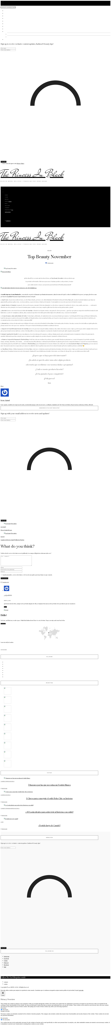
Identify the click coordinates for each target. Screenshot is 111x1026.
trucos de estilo (10, 781)
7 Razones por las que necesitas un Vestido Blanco (49, 785)
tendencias (9, 808)
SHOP (7, 21)
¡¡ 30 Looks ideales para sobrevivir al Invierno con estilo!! (49, 812)
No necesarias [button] (4, 1018)
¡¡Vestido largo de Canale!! (49, 825)
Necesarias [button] (3, 1008)
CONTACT (9, 26)
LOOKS (7, 13)
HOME (7, 10)
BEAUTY (8, 16)
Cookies (6, 984)
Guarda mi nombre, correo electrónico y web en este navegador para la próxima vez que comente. (27, 575)
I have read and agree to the (13, 163)
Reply (5, 607)
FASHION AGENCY (13, 29)
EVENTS (11, 34)
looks (2, 781)
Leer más (81, 990)
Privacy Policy (20, 163)
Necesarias (5, 1009)
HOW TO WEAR (11, 18)
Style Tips (49, 250)
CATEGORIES (10, 31)
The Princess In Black (32, 174)
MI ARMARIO (10, 39)
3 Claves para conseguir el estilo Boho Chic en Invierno (49, 798)
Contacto (6, 982)
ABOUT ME (9, 23)
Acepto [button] (76, 990)
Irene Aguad (50, 263)
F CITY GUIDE (14, 36)
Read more (3, 623)
